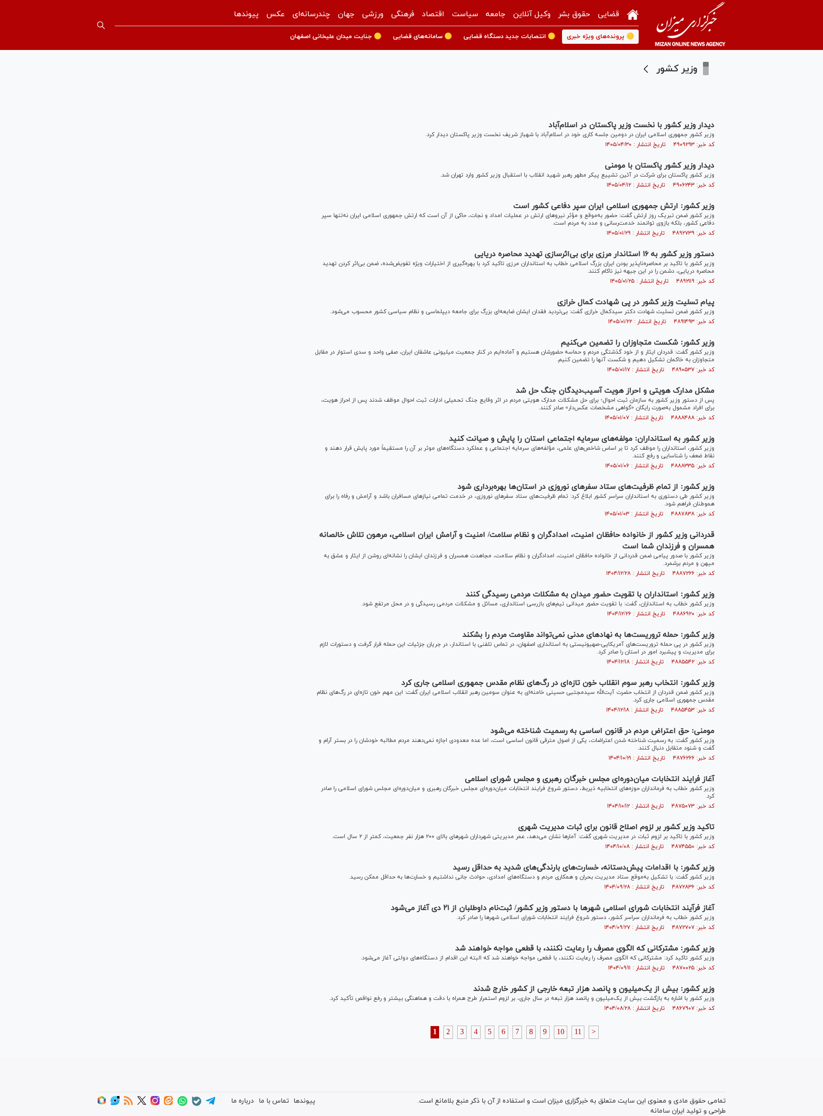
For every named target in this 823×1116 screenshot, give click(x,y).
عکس (275, 14)
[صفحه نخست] (633, 13)
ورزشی (372, 14)
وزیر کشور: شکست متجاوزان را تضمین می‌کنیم (637, 342)
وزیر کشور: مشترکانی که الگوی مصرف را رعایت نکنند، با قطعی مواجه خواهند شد (584, 948)
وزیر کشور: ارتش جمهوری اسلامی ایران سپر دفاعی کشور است (613, 206)
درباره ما (242, 1101)
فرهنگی (402, 14)
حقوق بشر (574, 14)
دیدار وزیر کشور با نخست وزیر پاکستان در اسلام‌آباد (631, 125)
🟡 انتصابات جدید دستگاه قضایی (509, 36)
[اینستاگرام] (155, 1103)
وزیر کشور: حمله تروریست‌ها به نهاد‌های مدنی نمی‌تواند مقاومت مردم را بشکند (588, 635)
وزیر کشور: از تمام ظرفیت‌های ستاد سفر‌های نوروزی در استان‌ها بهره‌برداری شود (586, 487)
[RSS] (128, 1103)
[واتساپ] (182, 1104)
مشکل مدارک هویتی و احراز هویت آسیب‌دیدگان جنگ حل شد (615, 390)
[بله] (196, 1104)
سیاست (465, 14)
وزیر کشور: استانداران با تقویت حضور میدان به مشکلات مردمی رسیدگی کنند (590, 594)
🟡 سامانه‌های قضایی (422, 36)
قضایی (608, 14)
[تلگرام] (210, 1103)
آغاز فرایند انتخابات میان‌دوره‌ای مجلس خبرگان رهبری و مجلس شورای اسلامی (589, 779)
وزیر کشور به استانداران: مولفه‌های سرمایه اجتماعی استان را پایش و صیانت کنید (581, 439)
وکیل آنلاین (532, 14)
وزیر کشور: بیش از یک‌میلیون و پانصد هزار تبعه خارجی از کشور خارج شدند (593, 989)
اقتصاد (433, 14)
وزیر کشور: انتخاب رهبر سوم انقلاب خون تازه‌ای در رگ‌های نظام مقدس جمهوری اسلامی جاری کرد (557, 683)
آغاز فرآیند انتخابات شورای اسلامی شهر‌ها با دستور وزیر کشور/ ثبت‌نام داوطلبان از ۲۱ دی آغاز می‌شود (552, 908)
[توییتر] (141, 1103)
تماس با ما (274, 1101)
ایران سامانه (667, 1111)
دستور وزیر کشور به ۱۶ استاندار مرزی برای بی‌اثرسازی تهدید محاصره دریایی (594, 254)
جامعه (495, 14)
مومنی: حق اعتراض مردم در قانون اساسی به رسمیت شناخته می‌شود (602, 731)
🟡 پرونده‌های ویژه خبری (600, 36)
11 (578, 1032)
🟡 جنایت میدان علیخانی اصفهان (335, 36)
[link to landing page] (690, 24)
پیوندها (246, 14)
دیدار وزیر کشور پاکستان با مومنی (659, 165)
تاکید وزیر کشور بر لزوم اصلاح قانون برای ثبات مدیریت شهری (616, 827)
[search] (101, 25)
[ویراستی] (115, 1103)
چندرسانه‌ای (311, 14)
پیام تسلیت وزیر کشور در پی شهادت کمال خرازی (635, 302)
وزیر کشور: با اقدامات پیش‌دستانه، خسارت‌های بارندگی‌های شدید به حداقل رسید (583, 867)
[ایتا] (168, 1103)
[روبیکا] (101, 1103)
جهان (346, 14)
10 (560, 1032)
